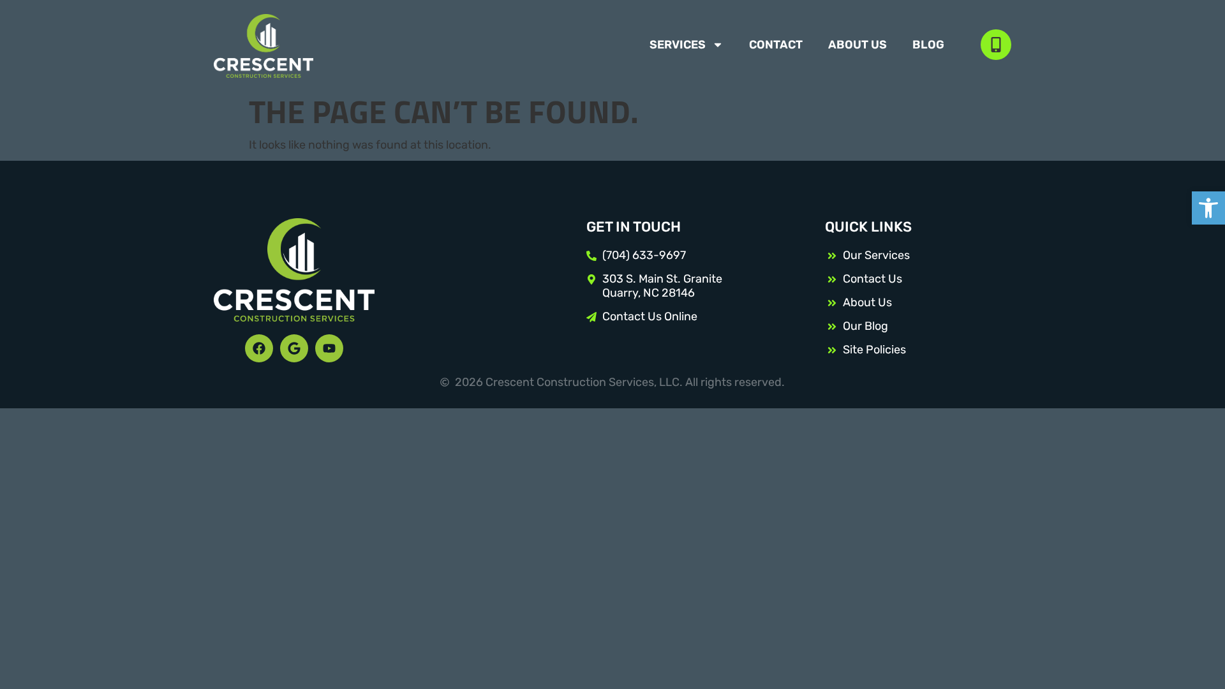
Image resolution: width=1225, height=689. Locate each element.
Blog (928, 45)
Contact (776, 45)
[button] (1208, 208)
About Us (857, 45)
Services (678, 45)
